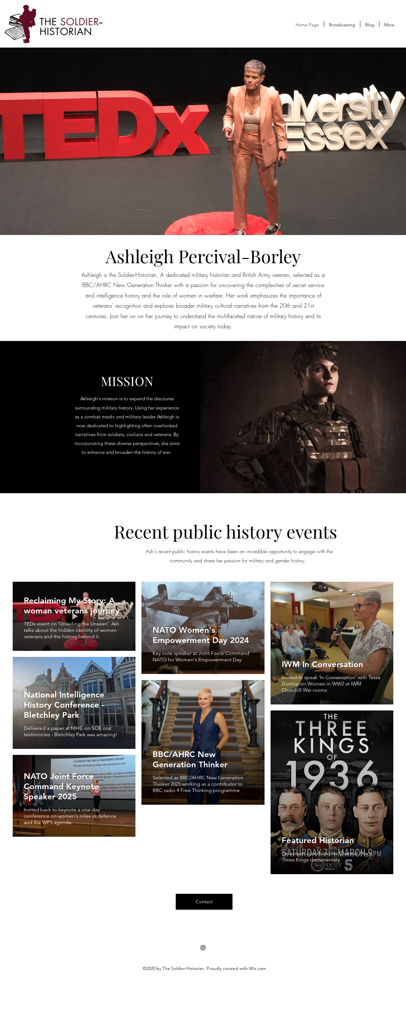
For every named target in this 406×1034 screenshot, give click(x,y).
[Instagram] (203, 948)
